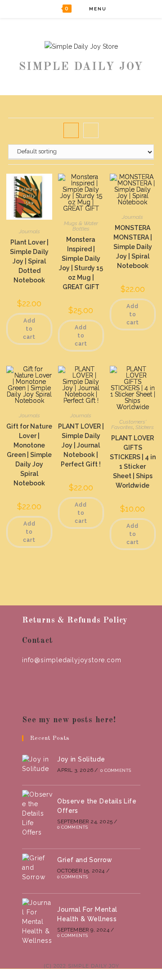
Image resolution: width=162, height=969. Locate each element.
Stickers (144, 427)
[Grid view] (71, 130)
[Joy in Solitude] (37, 764)
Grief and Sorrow (84, 859)
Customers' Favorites (128, 424)
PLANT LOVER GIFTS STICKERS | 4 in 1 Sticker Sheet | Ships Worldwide (133, 461)
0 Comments (115, 770)
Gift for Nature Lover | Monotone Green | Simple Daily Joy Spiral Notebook (29, 455)
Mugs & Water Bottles (81, 226)
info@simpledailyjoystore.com (71, 660)
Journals (29, 231)
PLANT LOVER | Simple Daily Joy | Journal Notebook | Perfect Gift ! (81, 445)
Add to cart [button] (29, 329)
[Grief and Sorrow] (37, 868)
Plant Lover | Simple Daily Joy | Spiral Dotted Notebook (29, 261)
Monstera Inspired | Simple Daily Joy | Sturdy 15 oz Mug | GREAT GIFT (81, 263)
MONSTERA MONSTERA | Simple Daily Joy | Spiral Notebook (132, 246)
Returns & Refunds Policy (74, 620)
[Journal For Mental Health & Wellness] (37, 922)
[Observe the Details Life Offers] (37, 813)
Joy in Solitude (81, 759)
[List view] (91, 130)
